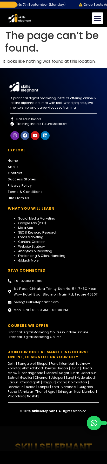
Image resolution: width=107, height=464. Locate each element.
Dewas (50, 368)
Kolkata (14, 368)
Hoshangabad (31, 373)
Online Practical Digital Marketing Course (48, 334)
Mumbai (68, 363)
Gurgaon (86, 387)
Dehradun (16, 387)
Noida (31, 387)
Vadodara (16, 396)
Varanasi (68, 387)
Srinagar (65, 391)
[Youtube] (35, 135)
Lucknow (83, 363)
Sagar (64, 373)
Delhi (12, 363)
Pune (54, 363)
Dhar (75, 373)
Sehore (51, 373)
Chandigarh (30, 382)
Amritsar (26, 391)
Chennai (41, 377)
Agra (52, 391)
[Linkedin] (45, 135)
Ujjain (75, 368)
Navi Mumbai (84, 391)
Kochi (61, 382)
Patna (12, 391)
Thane (40, 391)
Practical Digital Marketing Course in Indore (42, 332)
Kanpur (44, 387)
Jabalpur (88, 373)
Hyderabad (86, 377)
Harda (87, 368)
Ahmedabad (32, 368)
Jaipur (13, 382)
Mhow (12, 373)
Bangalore (26, 363)
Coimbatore (77, 382)
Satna (13, 377)
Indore (63, 368)
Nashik (32, 396)
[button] (97, 18)
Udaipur (57, 377)
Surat (70, 377)
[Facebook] (25, 135)
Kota (55, 387)
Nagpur (49, 382)
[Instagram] (14, 135)
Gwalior (26, 377)
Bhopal (42, 363)
